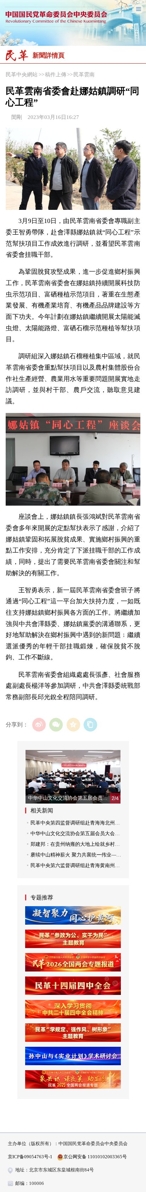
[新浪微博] (39, 725)
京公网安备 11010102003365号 (95, 1156)
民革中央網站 (22, 74)
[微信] (56, 725)
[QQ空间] (73, 725)
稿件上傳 (55, 74)
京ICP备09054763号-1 (30, 1156)
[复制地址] (90, 725)
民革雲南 (84, 74)
